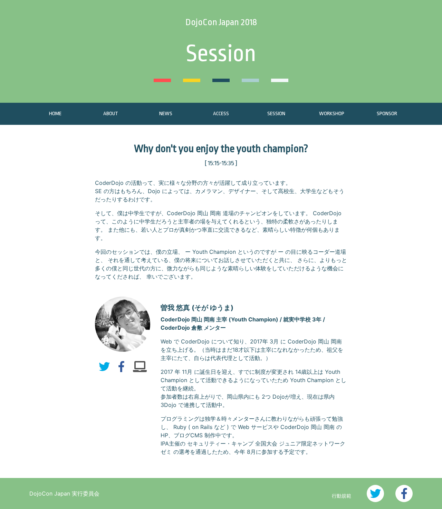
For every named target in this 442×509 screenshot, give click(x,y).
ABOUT (110, 114)
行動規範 (341, 496)
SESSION (276, 114)
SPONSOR (387, 114)
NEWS (165, 114)
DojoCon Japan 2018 (221, 22)
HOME (55, 114)
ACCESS (221, 114)
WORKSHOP (331, 114)
